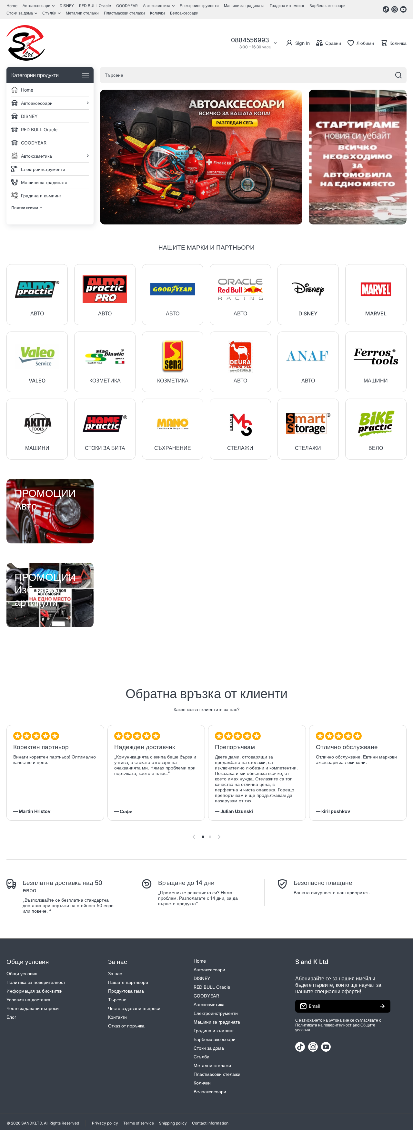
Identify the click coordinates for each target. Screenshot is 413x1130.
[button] (393, 43)
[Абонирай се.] (382, 1006)
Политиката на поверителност (323, 1025)
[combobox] (253, 75)
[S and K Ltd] (25, 43)
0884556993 (251, 40)
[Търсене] (398, 75)
